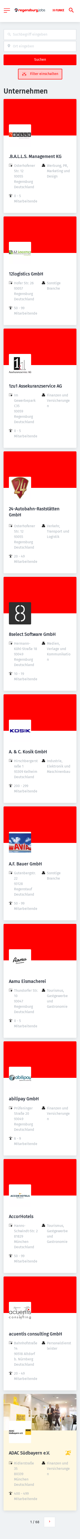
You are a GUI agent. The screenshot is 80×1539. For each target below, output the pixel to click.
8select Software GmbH (32, 634)
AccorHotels (21, 1216)
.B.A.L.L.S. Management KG (35, 156)
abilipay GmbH (24, 1098)
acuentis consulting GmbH (35, 1334)
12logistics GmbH (26, 274)
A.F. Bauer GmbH (25, 863)
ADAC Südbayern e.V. (29, 1453)
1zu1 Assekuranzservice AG (35, 386)
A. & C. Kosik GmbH (28, 751)
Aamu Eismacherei (27, 981)
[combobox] (40, 34)
